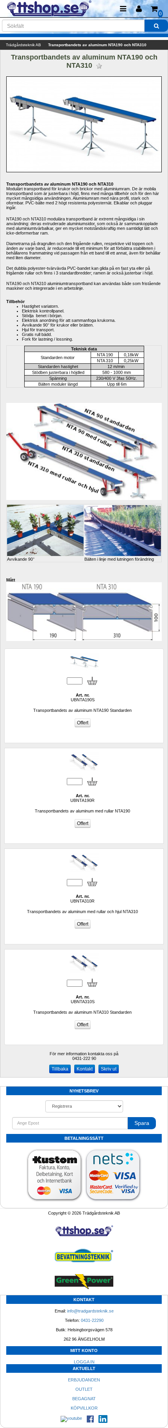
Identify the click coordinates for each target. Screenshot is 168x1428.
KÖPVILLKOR (84, 1408)
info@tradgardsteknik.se (90, 1311)
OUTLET (84, 1389)
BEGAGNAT (84, 1398)
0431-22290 (92, 1320)
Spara (141, 1123)
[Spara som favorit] (99, 66)
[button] (139, 9)
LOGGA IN (84, 1361)
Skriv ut (108, 1069)
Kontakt (85, 1069)
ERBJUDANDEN (84, 1379)
